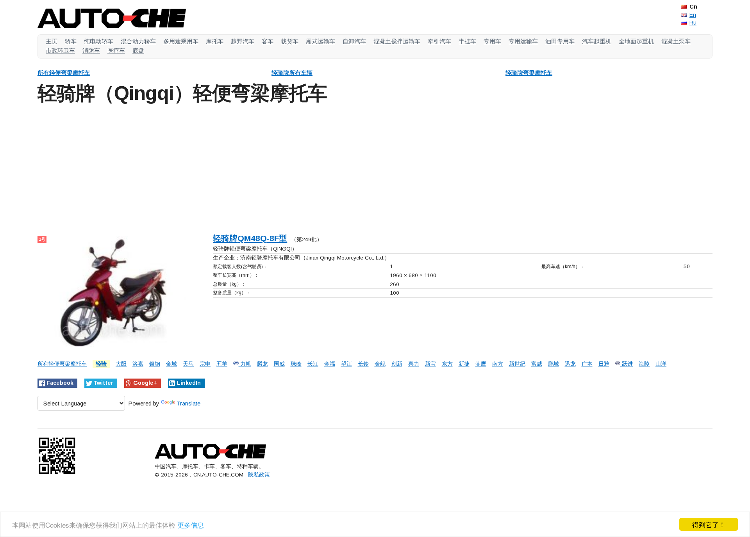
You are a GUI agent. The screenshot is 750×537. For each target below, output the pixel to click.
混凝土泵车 (676, 41)
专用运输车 (523, 41)
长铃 (363, 364)
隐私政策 (259, 475)
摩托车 (214, 41)
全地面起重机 (636, 41)
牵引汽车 (439, 41)
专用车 (492, 41)
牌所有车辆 (291, 72)
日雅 (603, 364)
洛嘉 (137, 364)
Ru (692, 23)
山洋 (660, 364)
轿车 (71, 41)
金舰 (380, 364)
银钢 (154, 364)
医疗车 (116, 50)
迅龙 (570, 364)
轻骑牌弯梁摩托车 (528, 72)
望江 (346, 364)
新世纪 (517, 364)
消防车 (91, 50)
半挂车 (467, 41)
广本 (587, 364)
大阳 (121, 364)
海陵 (644, 364)
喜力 (413, 364)
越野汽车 (242, 41)
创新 (396, 364)
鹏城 (553, 364)
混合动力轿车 (138, 41)
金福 (329, 364)
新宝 (430, 364)
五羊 (221, 364)
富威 (536, 364)
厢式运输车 (320, 41)
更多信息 (190, 525)
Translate (188, 403)
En (692, 15)
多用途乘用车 (180, 41)
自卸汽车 (354, 41)
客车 (267, 41)
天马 (188, 364)
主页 (51, 41)
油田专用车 (560, 41)
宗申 (205, 364)
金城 (171, 364)
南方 (497, 364)
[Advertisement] (272, 167)
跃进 (626, 364)
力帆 (245, 364)
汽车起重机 (596, 41)
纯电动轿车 (98, 41)
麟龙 (262, 364)
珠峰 (296, 364)
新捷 (464, 364)
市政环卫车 (60, 50)
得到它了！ (708, 524)
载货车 (289, 41)
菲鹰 (480, 364)
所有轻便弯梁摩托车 (64, 72)
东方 (447, 364)
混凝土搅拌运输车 (396, 41)
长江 (312, 364)
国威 (279, 364)
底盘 (138, 50)
